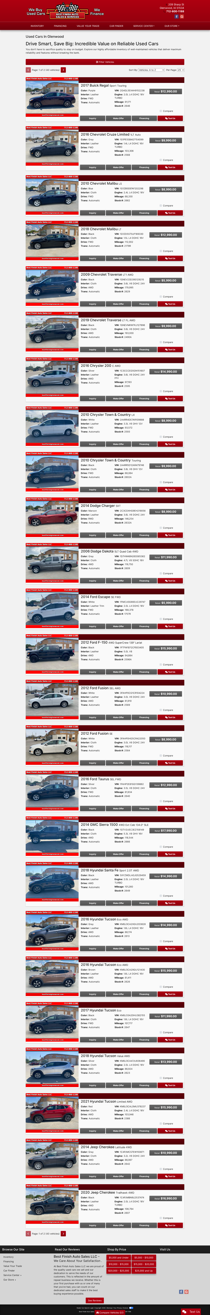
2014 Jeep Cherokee (106, 1147)
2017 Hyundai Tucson (101, 1010)
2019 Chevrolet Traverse (108, 320)
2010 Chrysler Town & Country (108, 415)
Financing (144, 118)
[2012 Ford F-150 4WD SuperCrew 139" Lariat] (52, 653)
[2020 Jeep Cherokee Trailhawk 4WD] (52, 1203)
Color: (84, 90)
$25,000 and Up (144, 1270)
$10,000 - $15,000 (119, 1264)
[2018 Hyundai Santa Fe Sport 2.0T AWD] (52, 881)
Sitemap (109, 1308)
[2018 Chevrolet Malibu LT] (52, 240)
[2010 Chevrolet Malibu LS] (52, 194)
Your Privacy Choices (120, 1308)
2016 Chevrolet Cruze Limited (111, 134)
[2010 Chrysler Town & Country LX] (52, 426)
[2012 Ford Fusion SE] (52, 744)
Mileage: (119, 101)
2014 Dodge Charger (101, 506)
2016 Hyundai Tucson (104, 919)
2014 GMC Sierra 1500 (115, 825)
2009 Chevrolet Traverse (107, 274)
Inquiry (92, 118)
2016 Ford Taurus (101, 779)
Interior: (85, 94)
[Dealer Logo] (65, 10)
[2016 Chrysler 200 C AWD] (52, 377)
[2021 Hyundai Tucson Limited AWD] (52, 1112)
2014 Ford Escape (101, 597)
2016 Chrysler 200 (101, 366)
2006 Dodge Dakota (109, 551)
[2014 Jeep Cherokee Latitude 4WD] (52, 1158)
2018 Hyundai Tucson (105, 1056)
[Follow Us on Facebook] (177, 17)
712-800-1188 (175, 11)
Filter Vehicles (106, 62)
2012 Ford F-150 (111, 642)
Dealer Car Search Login (85, 1308)
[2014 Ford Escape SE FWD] (52, 608)
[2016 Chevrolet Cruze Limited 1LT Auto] (52, 145)
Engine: (119, 94)
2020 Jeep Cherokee (107, 1192)
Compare (168, 111)
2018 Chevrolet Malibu (101, 229)
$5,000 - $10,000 (143, 1257)
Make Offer (118, 118)
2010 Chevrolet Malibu (101, 183)
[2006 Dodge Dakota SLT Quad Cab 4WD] (52, 562)
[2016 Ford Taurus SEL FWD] (52, 790)
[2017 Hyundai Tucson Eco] (52, 1021)
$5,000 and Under (119, 1257)
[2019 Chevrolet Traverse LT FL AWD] (52, 331)
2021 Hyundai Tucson (106, 1101)
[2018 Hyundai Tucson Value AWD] (52, 1067)
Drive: (84, 98)
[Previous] (28, 70)
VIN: (117, 90)
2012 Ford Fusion (101, 688)
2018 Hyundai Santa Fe (110, 870)
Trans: (84, 102)
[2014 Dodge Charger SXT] (52, 517)
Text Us (171, 118)
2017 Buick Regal (103, 85)
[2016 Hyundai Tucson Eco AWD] (52, 930)
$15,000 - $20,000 (144, 1264)
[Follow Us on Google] (182, 17)
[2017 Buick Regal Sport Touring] (52, 96)
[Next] (63, 70)
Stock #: (119, 105)
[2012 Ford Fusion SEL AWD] (52, 699)
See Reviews (95, 1300)
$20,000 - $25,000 (118, 1270)
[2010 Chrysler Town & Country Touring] (52, 471)
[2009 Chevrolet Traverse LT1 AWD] (52, 285)
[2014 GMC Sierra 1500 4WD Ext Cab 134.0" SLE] (52, 836)
